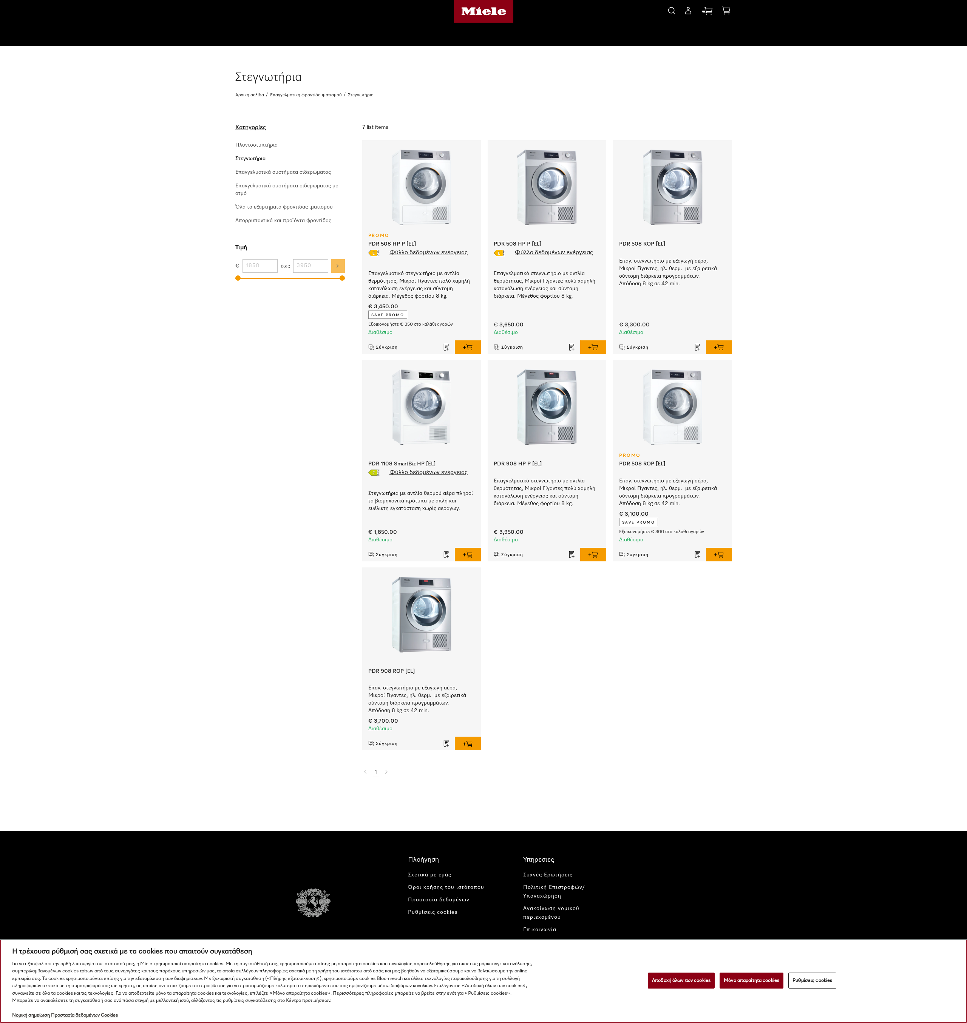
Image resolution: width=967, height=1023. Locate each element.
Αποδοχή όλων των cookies (681, 980)
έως (285, 266)
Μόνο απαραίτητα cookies (751, 980)
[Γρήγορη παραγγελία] (707, 12)
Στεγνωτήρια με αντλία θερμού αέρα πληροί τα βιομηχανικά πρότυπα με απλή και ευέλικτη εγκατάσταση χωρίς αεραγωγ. (420, 501)
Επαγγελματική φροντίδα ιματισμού (306, 95)
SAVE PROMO (387, 315)
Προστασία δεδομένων (439, 899)
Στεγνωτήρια (250, 158)
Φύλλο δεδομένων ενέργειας (428, 253)
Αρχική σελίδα (249, 95)
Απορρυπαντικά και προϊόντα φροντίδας (283, 220)
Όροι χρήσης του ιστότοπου (446, 887)
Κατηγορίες (250, 128)
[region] (483, 981)
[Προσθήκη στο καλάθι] (468, 347)
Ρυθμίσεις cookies (812, 980)
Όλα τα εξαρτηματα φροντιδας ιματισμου (284, 207)
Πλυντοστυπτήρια (256, 145)
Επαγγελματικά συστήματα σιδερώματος (283, 172)
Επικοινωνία (539, 929)
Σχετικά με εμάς (429, 875)
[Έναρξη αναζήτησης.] (672, 9)
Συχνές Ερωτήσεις (548, 875)
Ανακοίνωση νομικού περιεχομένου (551, 913)
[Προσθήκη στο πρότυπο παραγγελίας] (446, 347)
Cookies (109, 1015)
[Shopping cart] (726, 12)
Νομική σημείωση (31, 1015)
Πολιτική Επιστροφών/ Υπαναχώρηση (554, 892)
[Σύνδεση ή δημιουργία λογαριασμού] (688, 12)
